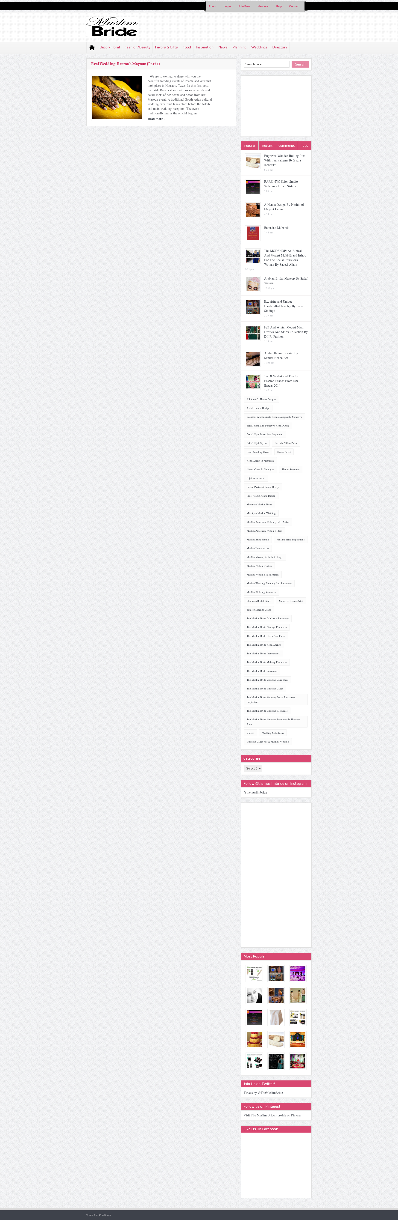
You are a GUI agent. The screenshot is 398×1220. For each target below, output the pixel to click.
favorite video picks (286, 443)
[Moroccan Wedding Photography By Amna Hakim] (254, 995)
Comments (286, 145)
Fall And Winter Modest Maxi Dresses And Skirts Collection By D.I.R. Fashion (286, 332)
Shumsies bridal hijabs (259, 601)
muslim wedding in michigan (263, 574)
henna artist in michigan (260, 460)
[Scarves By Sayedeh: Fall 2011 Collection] (276, 1017)
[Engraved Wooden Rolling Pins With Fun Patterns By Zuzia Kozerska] (276, 1039)
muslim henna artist (258, 548)
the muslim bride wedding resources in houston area (273, 722)
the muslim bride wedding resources (267, 710)
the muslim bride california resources (268, 618)
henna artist (284, 451)
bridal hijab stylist (257, 443)
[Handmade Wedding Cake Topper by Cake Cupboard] (298, 995)
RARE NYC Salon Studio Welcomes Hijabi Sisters (281, 183)
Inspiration (205, 47)
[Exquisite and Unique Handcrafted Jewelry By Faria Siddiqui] (276, 973)
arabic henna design (258, 408)
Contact (294, 6)
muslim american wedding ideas (264, 530)
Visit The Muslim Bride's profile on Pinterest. (273, 1115)
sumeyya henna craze (259, 609)
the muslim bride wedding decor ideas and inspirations (271, 699)
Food (187, 47)
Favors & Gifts (166, 47)
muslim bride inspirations (290, 539)
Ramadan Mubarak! (277, 227)
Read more (156, 118)
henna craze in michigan (260, 469)
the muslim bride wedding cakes (265, 688)
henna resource (290, 469)
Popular (249, 145)
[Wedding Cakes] (254, 1039)
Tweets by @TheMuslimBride (263, 1092)
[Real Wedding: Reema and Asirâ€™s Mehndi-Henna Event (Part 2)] (298, 1061)
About (212, 6)
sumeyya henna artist (291, 601)
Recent (267, 145)
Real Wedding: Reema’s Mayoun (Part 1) (125, 64)
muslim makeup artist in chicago (265, 557)
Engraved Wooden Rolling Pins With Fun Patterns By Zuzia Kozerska (284, 160)
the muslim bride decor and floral (266, 636)
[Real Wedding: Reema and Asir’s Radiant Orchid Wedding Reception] (298, 973)
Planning (239, 47)
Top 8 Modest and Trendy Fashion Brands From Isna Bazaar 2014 (281, 381)
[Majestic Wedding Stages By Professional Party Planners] (298, 1039)
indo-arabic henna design (261, 495)
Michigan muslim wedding (261, 513)
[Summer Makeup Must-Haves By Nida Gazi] (254, 1061)
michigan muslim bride (259, 504)
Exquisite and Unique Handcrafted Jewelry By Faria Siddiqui (283, 306)
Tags (304, 145)
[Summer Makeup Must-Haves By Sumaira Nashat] (298, 1017)
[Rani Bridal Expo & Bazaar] (276, 1061)
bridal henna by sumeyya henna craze (268, 425)
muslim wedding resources (261, 592)
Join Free (244, 6)
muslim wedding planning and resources (269, 583)
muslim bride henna (258, 539)
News (223, 47)
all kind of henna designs (261, 399)
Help (279, 6)
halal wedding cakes (258, 451)
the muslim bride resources (262, 671)
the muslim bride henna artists (264, 644)
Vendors (263, 6)
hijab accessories (256, 478)
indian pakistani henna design (263, 487)
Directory (279, 47)
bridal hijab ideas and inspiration (265, 434)
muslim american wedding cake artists (268, 522)
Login (227, 6)
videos (250, 732)
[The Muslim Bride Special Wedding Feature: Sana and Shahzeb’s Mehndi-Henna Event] (276, 995)
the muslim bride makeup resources (267, 662)
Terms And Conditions (98, 1215)
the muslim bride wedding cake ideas (267, 679)
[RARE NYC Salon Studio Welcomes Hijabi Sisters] (254, 1017)
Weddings (259, 47)
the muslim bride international (263, 653)
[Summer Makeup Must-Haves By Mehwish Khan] (254, 973)
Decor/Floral (110, 47)
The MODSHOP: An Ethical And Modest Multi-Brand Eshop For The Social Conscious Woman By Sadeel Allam (285, 257)
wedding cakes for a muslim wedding (268, 741)
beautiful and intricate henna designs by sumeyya (274, 416)
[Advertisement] (276, 105)
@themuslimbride (255, 792)
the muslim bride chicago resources (267, 627)
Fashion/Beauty (137, 47)
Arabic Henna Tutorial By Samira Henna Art (281, 355)
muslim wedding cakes (259, 565)
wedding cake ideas (273, 732)
